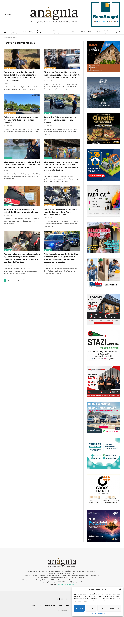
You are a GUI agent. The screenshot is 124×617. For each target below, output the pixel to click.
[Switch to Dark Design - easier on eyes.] (116, 32)
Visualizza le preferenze (109, 608)
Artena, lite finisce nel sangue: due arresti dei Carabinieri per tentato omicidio (60, 120)
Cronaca (73, 32)
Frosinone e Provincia (56, 32)
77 (18, 281)
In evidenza (14, 32)
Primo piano (106, 32)
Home (24, 32)
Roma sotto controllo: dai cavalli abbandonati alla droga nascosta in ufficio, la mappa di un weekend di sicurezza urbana (20, 76)
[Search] (119, 32)
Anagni (31, 32)
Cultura (90, 32)
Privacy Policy (101, 613)
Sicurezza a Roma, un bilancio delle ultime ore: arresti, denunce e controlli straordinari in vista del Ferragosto (62, 75)
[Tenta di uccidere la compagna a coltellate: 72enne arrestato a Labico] (22, 196)
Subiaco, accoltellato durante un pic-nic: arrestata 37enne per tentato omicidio (21, 120)
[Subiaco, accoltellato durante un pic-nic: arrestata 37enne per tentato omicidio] (22, 104)
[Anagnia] (60, 15)
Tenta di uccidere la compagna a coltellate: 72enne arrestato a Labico (21, 210)
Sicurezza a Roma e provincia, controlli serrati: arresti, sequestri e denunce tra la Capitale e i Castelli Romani (22, 164)
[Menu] (5, 32)
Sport (99, 32)
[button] (120, 589)
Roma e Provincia (40, 32)
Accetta (79, 608)
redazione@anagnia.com (66, 584)
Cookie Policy (92, 613)
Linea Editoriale (64, 605)
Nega (91, 608)
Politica (82, 32)
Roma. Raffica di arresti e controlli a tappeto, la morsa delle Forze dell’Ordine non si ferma (60, 212)
